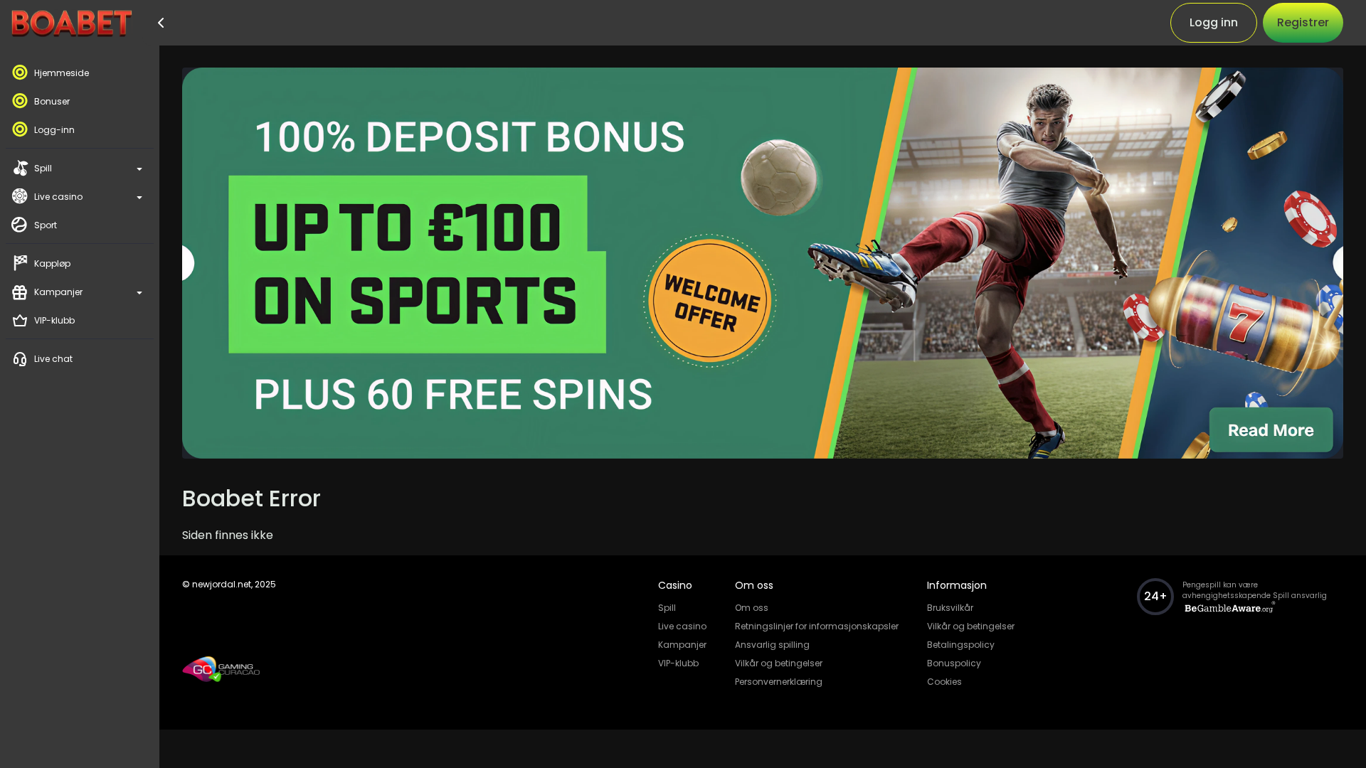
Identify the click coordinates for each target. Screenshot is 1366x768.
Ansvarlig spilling (772, 645)
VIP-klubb (678, 663)
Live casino (682, 626)
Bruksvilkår (950, 608)
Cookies (944, 682)
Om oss (751, 608)
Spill (667, 608)
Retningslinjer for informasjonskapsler (817, 626)
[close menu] (158, 23)
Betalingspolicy (961, 645)
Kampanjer (682, 645)
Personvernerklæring (778, 682)
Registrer (1303, 22)
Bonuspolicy (954, 663)
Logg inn (1214, 22)
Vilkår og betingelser (778, 663)
